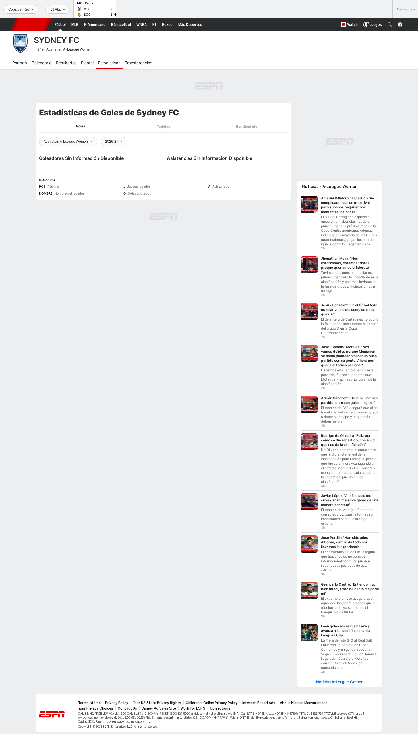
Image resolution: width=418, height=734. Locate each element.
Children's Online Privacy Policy (212, 703)
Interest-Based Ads (258, 703)
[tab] (80, 126)
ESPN (31, 24)
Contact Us (127, 708)
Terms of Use (89, 703)
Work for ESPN (193, 708)
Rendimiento (246, 126)
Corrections (220, 708)
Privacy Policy (116, 703)
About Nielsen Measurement (303, 703)
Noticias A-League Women (339, 682)
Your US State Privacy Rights (157, 703)
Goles (80, 126)
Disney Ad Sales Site (159, 708)
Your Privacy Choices (95, 708)
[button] (390, 24)
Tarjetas (163, 126)
